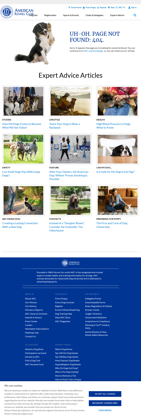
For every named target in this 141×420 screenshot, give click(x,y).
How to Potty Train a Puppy (68, 379)
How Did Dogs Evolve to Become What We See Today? (21, 125)
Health (100, 119)
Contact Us (30, 336)
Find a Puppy (91, 7)
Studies (6, 119)
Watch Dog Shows (63, 349)
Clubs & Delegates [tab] (94, 15)
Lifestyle (54, 119)
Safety (6, 167)
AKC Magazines (62, 321)
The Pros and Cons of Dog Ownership (111, 224)
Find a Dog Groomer (64, 302)
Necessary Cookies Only (105, 403)
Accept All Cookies (105, 394)
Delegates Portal (93, 298)
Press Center (31, 321)
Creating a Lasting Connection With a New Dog (20, 224)
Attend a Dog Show (34, 349)
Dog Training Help (63, 313)
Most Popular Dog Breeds (67, 360)
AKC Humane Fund (34, 364)
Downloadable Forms (95, 302)
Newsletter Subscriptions (37, 328)
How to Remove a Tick (65, 375)
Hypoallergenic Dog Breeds (68, 364)
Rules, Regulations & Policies (98, 306)
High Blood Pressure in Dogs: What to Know (113, 125)
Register (103, 7)
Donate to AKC (32, 356)
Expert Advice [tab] (117, 15)
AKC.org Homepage (93, 50)
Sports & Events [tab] (71, 15)
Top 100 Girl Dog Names (66, 353)
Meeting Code (32, 332)
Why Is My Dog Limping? (66, 371)
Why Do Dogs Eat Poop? (66, 368)
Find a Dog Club (32, 360)
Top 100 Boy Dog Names (66, 356)
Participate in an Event (35, 353)
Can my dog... (104, 167)
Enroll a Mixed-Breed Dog (67, 309)
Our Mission (31, 302)
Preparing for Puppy (108, 219)
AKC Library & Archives (36, 313)
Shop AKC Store (62, 317)
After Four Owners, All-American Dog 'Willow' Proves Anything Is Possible (68, 175)
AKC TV (122, 7)
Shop (113, 7)
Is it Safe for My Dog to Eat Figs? (115, 171)
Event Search (76, 7)
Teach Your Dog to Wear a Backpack (64, 125)
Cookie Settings (105, 410)
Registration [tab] (50, 15)
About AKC (30, 298)
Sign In (134, 7)
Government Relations (96, 317)
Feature (54, 167)
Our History (30, 306)
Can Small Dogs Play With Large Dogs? (21, 173)
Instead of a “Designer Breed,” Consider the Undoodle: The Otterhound (66, 226)
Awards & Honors (33, 317)
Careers (28, 325)
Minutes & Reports (34, 309)
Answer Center (92, 309)
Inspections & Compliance (97, 321)
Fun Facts (55, 219)
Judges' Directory (93, 313)
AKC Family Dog (11, 219)
